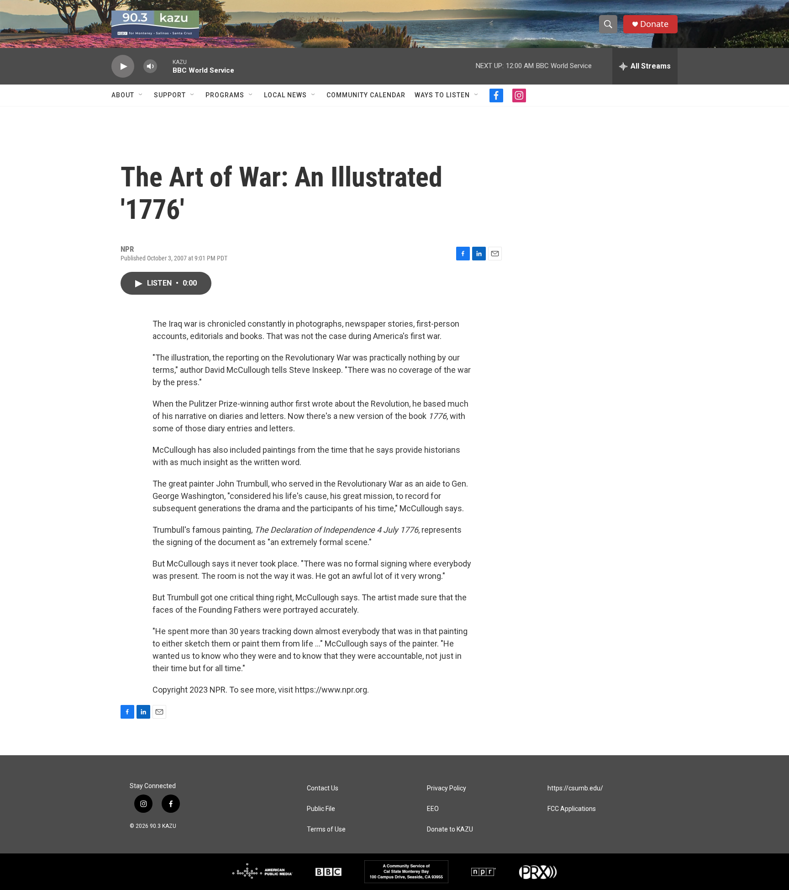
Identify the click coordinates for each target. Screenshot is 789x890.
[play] (123, 66)
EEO (433, 808)
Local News (285, 95)
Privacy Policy (446, 788)
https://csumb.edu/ (575, 788)
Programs (224, 95)
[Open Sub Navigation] (141, 95)
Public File (321, 808)
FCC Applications (571, 808)
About (122, 95)
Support (170, 95)
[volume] (150, 66)
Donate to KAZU (450, 829)
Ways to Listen (442, 95)
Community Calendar (365, 95)
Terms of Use (326, 829)
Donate (654, 24)
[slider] (164, 66)
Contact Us (322, 788)
